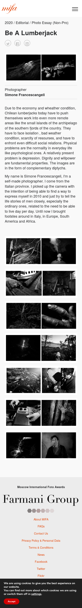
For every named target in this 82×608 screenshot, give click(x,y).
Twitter (41, 569)
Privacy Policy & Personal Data (41, 540)
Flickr (41, 576)
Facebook (41, 562)
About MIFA (41, 519)
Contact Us (41, 533)
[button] (8, 43)
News (41, 555)
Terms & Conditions (41, 547)
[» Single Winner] (10, 9)
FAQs (41, 526)
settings (36, 594)
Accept (11, 601)
